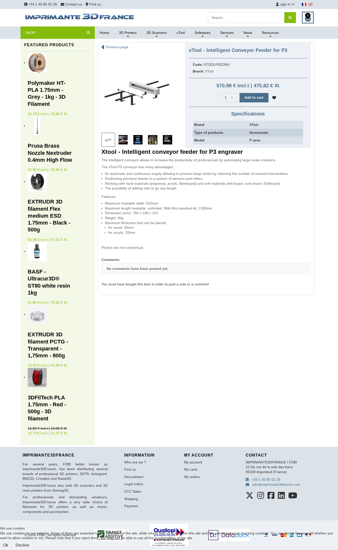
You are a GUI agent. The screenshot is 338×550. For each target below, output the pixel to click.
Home (104, 33)
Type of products (208, 133)
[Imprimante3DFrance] (80, 17)
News (247, 33)
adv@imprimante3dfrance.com (274, 484)
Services (227, 33)
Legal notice (133, 484)
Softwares (202, 33)
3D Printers (128, 33)
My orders (192, 477)
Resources (270, 33)
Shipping (131, 499)
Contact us (73, 4)
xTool (181, 33)
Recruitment (133, 477)
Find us (94, 4)
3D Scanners (156, 33)
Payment (131, 506)
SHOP (30, 33)
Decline (22, 545)
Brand (199, 125)
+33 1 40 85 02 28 (42, 4)
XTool (209, 71)
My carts (190, 469)
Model (199, 140)
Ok (5, 545)
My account (193, 462)
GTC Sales (132, 491)
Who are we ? (135, 462)
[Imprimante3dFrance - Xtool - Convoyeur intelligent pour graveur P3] (138, 90)
